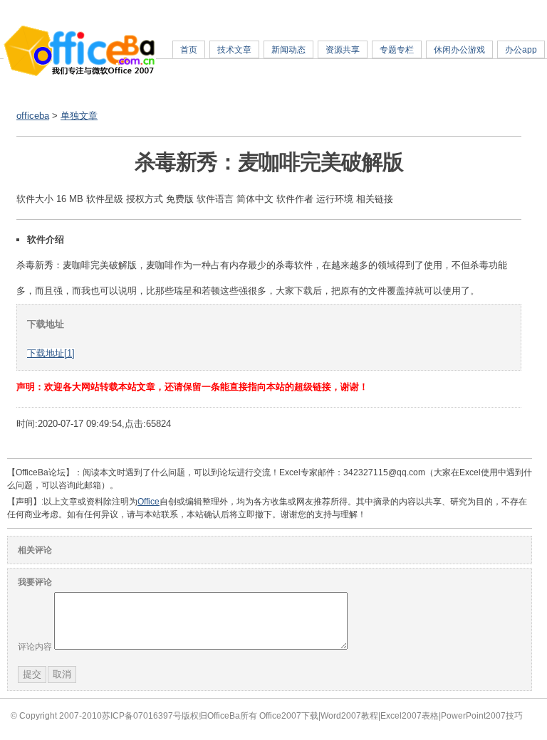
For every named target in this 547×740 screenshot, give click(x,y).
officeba (32, 115)
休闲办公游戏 (459, 50)
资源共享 (342, 50)
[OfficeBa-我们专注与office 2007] (80, 74)
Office (148, 502)
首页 (188, 50)
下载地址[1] (51, 353)
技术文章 (234, 50)
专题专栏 (397, 50)
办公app (521, 50)
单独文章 (79, 115)
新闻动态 (288, 50)
